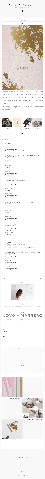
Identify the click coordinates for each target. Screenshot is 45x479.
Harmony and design (22, 5)
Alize (6, 212)
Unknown (7, 143)
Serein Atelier (24, 476)
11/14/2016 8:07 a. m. (9, 254)
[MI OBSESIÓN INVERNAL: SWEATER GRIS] (27, 122)
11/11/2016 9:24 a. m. (9, 158)
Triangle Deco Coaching (10, 167)
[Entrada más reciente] (4, 278)
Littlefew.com (8, 234)
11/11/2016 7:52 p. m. (9, 216)
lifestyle (5, 336)
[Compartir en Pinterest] (24, 133)
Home (22, 278)
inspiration (24, 131)
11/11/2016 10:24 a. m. (9, 193)
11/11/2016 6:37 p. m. (9, 210)
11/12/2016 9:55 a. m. (9, 240)
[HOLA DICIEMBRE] (17, 122)
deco (4, 329)
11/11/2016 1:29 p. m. (9, 204)
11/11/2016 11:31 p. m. (9, 226)
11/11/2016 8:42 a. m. (9, 147)
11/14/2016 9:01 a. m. (9, 260)
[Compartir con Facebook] (22, 133)
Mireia (3, 98)
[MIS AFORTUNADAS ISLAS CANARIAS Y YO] (7, 122)
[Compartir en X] (21, 133)
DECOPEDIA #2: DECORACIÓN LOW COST (31, 377)
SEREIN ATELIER (14, 97)
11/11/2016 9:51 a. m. (8, 171)
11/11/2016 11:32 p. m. (9, 232)
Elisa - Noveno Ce (9, 206)
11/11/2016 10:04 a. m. (9, 182)
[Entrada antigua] (40, 278)
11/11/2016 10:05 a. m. (9, 188)
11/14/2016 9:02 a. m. (9, 266)
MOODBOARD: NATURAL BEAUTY (15, 398)
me (28, 131)
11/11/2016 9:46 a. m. (9, 165)
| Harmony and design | (10, 149)
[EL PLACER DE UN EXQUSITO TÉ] (37, 122)
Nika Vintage (7, 160)
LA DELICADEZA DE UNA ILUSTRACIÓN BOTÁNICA (33, 419)
